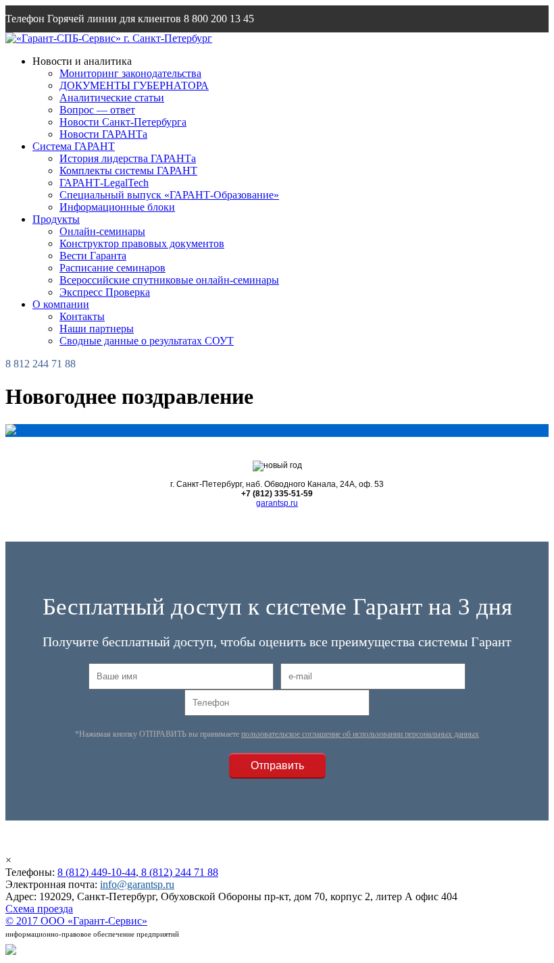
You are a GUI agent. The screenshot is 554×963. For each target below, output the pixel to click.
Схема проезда (39, 908)
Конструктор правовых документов (141, 243)
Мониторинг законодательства (130, 73)
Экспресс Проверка (104, 292)
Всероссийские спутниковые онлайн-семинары (169, 280)
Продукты (56, 219)
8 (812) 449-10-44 (96, 872)
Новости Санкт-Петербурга (122, 122)
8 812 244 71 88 (40, 363)
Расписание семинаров (112, 268)
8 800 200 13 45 (219, 18)
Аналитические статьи (111, 97)
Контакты (82, 316)
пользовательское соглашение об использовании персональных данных (360, 734)
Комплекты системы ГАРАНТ (128, 170)
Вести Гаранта (92, 255)
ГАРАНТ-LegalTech (104, 182)
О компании (60, 304)
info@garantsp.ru (70, 45)
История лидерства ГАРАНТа (127, 158)
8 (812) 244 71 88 (178, 872)
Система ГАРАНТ (73, 146)
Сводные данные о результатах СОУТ (146, 340)
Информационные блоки (117, 207)
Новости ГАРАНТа (103, 134)
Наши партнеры (96, 328)
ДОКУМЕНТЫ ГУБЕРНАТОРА (134, 85)
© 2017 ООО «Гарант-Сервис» (76, 921)
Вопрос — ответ (97, 109)
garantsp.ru (277, 503)
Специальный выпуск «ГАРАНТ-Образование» (169, 195)
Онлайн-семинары (102, 231)
